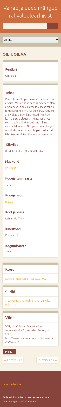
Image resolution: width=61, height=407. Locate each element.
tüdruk (9, 201)
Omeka (22, 401)
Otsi (55, 26)
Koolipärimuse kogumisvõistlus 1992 (26, 278)
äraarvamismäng (14, 300)
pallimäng (10, 304)
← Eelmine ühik (13, 359)
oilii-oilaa (45, 300)
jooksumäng (32, 300)
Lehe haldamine (12, 384)
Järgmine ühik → (47, 359)
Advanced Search (50, 26)
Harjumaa (10, 167)
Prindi (9, 351)
